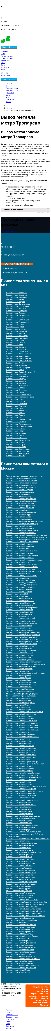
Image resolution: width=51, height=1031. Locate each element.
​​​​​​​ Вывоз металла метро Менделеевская (21, 696)
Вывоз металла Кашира (15, 342)
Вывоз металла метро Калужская (19, 605)
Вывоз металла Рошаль (15, 415)
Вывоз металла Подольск (16, 401)
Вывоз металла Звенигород (17, 336)
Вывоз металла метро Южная (18, 970)
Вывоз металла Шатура (15, 444)
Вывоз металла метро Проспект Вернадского (24, 791)
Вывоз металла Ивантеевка (17, 338)
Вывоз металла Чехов (15, 442)
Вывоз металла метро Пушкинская (20, 798)
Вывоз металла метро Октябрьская (20, 734)
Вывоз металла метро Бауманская (20, 508)
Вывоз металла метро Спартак (18, 848)
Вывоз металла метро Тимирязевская (21, 881)
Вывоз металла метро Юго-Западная (21, 968)
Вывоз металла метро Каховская (19, 610)
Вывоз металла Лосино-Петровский (20, 372)
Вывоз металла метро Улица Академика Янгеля (25, 904)
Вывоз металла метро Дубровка (19, 589)
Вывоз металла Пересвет (16, 399)
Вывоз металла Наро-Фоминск (18, 385)
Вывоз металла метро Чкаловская (20, 949)
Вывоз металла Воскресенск (17, 306)
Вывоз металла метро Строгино (19, 857)
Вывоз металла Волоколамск (18, 304)
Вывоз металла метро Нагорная (19, 709)
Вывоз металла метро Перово (18, 759)
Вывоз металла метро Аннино (18, 494)
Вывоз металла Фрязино (16, 433)
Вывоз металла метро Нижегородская (21, 714)
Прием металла (7, 56)
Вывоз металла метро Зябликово (19, 598)
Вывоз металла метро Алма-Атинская (21, 487)
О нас (3, 53)
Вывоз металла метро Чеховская (19, 945)
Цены (3, 63)
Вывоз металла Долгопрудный (18, 320)
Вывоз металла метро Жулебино (19, 591)
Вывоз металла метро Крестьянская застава (24, 641)
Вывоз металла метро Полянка (18, 782)
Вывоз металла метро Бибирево (19, 519)
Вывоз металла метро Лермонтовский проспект (25, 664)
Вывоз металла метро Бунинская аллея (22, 542)
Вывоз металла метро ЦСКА (17, 938)
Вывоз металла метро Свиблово (19, 823)
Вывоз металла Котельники (17, 351)
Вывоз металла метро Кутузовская (20, 659)
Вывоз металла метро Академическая (21, 483)
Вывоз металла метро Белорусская (20, 514)
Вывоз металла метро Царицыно (19, 934)
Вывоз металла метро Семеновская (20, 827)
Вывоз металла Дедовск (16, 313)
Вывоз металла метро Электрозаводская (22, 965)
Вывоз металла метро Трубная (18, 888)
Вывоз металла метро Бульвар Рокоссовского (25, 539)
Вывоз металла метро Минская (18, 698)
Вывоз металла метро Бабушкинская (21, 499)
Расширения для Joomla (43, 212)
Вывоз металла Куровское (16, 365)
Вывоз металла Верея (15, 299)
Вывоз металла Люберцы (16, 379)
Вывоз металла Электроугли (17, 453)
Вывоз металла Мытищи (16, 383)
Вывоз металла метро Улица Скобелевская (23, 913)
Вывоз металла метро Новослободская (22, 725)
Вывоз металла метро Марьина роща (21, 684)
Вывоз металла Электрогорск (18, 449)
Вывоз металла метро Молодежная (20, 702)
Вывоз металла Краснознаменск (19, 360)
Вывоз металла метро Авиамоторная (21, 478)
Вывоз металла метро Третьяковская (21, 884)
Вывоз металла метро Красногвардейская (23, 632)
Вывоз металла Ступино (16, 428)
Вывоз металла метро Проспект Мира (21, 793)
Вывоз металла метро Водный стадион (22, 555)
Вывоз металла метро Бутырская (19, 544)
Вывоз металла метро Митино (18, 700)
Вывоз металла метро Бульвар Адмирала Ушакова (26, 535)
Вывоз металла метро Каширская (19, 612)
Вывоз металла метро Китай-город (20, 616)
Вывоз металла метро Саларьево (19, 820)
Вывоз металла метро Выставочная (20, 569)
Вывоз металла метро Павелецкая (20, 746)
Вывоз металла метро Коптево (18, 628)
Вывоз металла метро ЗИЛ (17, 594)
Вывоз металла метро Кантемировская (22, 607)
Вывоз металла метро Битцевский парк (22, 523)
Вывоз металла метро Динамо (18, 578)
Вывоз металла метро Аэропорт (19, 496)
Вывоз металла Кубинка (15, 363)
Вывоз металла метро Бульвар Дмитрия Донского (26, 537)
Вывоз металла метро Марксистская (21, 682)
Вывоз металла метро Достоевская (20, 587)
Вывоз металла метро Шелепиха (19, 954)
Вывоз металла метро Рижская (18, 807)
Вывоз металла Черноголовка (18, 440)
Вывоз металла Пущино (15, 408)
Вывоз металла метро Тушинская (19, 895)
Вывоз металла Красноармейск (18, 354)
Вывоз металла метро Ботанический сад (22, 530)
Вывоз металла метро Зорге (17, 596)
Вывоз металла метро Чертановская (21, 943)
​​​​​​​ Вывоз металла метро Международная (22, 693)
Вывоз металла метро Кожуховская (20, 619)
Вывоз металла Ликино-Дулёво (18, 367)
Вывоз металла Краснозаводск (18, 358)
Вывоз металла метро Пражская (19, 784)
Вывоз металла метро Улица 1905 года (22, 900)
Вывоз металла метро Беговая (18, 510)
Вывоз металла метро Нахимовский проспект (24, 712)
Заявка (4, 69)
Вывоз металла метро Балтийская (20, 503)
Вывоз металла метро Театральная (20, 870)
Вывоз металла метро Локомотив (19, 671)
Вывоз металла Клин (14, 345)
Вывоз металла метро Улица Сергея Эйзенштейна (26, 911)
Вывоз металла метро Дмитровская (20, 580)
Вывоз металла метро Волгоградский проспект (25, 560)
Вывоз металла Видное (15, 302)
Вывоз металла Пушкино (16, 406)
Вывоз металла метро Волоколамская (21, 564)
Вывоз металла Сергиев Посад (18, 419)
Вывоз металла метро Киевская (19, 614)
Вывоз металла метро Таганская (19, 866)
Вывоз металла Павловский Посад (20, 397)
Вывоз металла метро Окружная (19, 732)
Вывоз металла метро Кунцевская (20, 655)
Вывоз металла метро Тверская (19, 868)
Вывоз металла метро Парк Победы (20, 752)
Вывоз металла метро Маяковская (20, 689)
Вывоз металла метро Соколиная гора (21, 843)
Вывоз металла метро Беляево (18, 517)
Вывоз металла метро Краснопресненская (23, 635)
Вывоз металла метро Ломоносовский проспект (25, 673)
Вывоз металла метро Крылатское (20, 646)
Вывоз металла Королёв (16, 349)
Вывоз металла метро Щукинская (19, 963)
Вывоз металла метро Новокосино (20, 718)
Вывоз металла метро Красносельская (21, 637)
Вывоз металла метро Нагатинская (20, 707)
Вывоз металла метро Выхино (18, 573)
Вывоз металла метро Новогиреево (20, 716)
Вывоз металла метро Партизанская (21, 755)
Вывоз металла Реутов (15, 413)
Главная (4, 51)
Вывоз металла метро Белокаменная (21, 512)
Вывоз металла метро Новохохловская (22, 723)
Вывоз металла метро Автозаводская (21, 480)
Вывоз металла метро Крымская (19, 648)
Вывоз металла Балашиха (16, 295)
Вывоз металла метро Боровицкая (20, 528)
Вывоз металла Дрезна (15, 324)
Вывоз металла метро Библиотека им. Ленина (24, 521)
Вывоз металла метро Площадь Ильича (22, 775)
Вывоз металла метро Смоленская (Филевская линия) (27, 838)
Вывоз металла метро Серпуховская (20, 829)
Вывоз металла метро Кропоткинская (21, 644)
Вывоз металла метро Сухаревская (20, 861)
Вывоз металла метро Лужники (18, 678)
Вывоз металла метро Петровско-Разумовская (25, 764)
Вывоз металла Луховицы (16, 374)
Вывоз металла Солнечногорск (18, 424)
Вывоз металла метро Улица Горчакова (22, 906)
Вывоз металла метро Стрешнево (19, 854)
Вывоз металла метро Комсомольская (21, 623)
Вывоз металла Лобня (15, 370)
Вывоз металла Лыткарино (17, 376)
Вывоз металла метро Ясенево (18, 972)
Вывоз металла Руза (14, 417)
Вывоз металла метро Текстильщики (21, 872)
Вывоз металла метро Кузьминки (19, 653)
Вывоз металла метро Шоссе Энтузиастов (23, 959)
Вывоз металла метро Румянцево (19, 814)
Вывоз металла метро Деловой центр (21, 576)
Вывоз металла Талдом (15, 431)
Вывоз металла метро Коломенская (20, 621)
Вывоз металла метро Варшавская (20, 546)
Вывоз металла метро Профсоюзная (21, 795)
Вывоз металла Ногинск (15, 388)
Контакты (5, 67)
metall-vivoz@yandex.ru (10, 268)
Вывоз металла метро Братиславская (21, 533)
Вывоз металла (7, 58)
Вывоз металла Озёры (15, 392)
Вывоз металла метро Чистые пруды (21, 947)
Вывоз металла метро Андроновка (20, 492)
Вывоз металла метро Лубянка (18, 675)
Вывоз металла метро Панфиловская (21, 748)
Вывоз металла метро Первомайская (21, 757)
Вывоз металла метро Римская (18, 809)
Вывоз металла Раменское (17, 410)
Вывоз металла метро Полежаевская (21, 780)
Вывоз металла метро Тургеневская (20, 893)
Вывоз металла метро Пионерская (20, 768)
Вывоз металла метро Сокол (17, 841)
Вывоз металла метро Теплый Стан (20, 877)
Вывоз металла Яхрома (15, 456)
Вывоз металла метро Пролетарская (21, 789)
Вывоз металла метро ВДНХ (17, 548)
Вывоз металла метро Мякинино (19, 705)
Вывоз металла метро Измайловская (21, 603)
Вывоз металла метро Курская (18, 657)
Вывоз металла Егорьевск (16, 329)
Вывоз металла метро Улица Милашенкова (23, 909)
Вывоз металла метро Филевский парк (21, 920)
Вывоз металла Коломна (16, 347)
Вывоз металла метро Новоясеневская (22, 727)
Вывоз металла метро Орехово (18, 739)
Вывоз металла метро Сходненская (20, 863)
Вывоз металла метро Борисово (19, 526)
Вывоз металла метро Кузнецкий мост (21, 650)
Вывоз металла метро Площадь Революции (23, 777)
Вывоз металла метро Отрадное (19, 741)
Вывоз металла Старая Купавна (19, 426)
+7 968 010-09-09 (8, 10)
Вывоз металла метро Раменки (18, 802)
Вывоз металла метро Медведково (20, 691)
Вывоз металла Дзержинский (17, 315)
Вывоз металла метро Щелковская (20, 961)
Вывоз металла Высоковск (17, 308)
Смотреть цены (7, 231)
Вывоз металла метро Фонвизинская (21, 925)
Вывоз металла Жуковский (16, 331)
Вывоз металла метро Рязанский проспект (23, 816)
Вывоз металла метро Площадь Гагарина (23, 773)
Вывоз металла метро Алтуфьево (19, 489)
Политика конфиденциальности (14, 272)
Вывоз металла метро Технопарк (19, 879)
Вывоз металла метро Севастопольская (22, 825)
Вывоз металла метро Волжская (19, 562)
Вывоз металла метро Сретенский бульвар (23, 852)
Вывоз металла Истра (15, 340)
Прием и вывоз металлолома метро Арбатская (25, 476)
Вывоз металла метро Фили (17, 922)
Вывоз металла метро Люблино (19, 680)
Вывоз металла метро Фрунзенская (20, 927)
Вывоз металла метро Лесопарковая (21, 666)
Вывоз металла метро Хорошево (19, 929)
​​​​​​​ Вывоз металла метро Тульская (19, 891)
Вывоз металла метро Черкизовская (20, 940)
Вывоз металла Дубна (15, 326)
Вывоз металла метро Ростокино (19, 811)
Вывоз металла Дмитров (16, 317)
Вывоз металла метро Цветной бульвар (22, 936)
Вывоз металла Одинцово (16, 390)
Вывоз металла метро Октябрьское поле (22, 736)
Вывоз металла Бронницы (16, 297)
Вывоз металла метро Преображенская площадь (26, 786)
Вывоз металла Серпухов (16, 422)
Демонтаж (5, 60)
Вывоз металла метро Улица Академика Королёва (26, 902)
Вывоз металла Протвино (16, 404)
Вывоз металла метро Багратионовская (22, 501)
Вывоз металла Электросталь (18, 451)
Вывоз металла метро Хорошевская (20, 931)
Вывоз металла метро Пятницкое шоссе (22, 800)
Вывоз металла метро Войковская (20, 557)
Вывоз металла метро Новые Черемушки (22, 730)
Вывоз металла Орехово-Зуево (18, 394)
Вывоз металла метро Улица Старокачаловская (25, 915)
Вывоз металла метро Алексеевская (20, 485)
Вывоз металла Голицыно (16, 311)
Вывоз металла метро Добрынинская (21, 582)
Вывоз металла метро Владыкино (19, 553)
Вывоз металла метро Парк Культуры (21, 750)
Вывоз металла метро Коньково (19, 625)
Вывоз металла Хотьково (16, 437)
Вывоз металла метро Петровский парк (22, 761)
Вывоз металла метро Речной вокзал (21, 804)
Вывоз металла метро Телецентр (19, 875)
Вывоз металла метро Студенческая (20, 859)
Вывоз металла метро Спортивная (20, 850)
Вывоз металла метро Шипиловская (20, 956)
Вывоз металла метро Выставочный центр (23, 571)
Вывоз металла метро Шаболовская (21, 952)
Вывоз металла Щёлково (16, 447)
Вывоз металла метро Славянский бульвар (23, 832)
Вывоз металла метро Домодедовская (21, 585)
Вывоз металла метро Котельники (20, 630)
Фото (3, 65)
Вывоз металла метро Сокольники (20, 845)
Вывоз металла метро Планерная (19, 770)
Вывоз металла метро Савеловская (20, 818)
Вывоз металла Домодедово (17, 322)
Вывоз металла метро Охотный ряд (20, 743)
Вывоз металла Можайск (16, 381)
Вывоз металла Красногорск (17, 356)
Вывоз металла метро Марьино (19, 687)
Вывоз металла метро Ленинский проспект (23, 662)
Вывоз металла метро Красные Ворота (22, 639)
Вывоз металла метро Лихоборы (19, 668)
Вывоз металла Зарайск (15, 333)
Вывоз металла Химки (15, 435)
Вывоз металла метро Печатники (19, 766)
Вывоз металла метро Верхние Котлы (21, 551)
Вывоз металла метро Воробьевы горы (22, 567)
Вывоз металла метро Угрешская (19, 897)
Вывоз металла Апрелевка (16, 292)
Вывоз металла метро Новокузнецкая (21, 721)
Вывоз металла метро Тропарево (19, 886)
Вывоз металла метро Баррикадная (20, 505)
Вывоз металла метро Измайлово (20, 601)
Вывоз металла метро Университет (20, 918)
